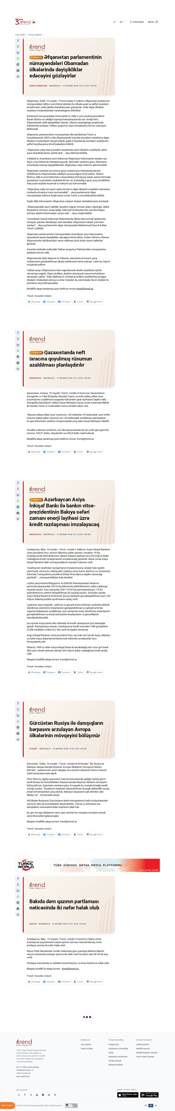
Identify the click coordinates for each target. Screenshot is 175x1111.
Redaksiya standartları (118, 1057)
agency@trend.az (23, 1076)
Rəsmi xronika (87, 1048)
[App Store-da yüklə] (127, 1095)
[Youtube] (36, 1094)
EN (146, 1105)
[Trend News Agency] (24, 1042)
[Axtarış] (114, 22)
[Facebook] (24, 1094)
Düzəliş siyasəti (115, 1061)
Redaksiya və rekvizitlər (118, 1048)
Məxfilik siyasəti (143, 1048)
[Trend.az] (25, 22)
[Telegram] (42, 1094)
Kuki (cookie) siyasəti (145, 1057)
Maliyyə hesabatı (116, 1065)
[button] (18, 40)
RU (156, 1105)
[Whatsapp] (18, 1094)
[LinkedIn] (48, 1094)
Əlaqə (111, 1053)
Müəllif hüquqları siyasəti (146, 1053)
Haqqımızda (114, 1044)
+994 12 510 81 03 (23, 1073)
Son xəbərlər (86, 1044)
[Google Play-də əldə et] (149, 1095)
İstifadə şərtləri (142, 1044)
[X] (30, 1094)
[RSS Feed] (54, 1094)
